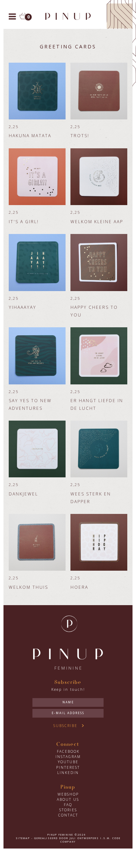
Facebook (68, 751)
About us (68, 799)
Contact (68, 815)
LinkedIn (68, 772)
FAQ (68, 804)
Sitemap (23, 838)
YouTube (68, 762)
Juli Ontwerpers (84, 838)
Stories (68, 810)
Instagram (68, 756)
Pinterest (68, 767)
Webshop (68, 794)
